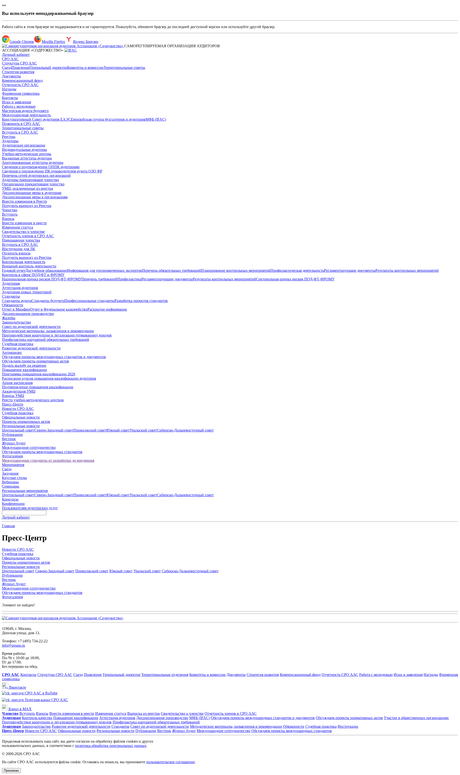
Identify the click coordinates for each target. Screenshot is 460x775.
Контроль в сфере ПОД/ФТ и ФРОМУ (33, 275)
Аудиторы (10, 141)
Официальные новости (21, 417)
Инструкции (348, 726)
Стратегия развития (18, 72)
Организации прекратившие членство (33, 184)
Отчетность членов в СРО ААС (28, 236)
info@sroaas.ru (13, 645)
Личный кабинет (16, 55)
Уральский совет (143, 430)
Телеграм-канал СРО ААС (46, 700)
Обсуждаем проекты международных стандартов (42, 452)
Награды (9, 89)
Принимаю (11, 770)
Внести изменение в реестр (24, 223)
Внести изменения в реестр (71, 713)
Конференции (13, 504)
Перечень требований (99, 279)
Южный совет (118, 430)
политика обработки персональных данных (110, 746)
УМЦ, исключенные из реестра (27, 188)
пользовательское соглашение (170, 762)
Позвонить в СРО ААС (21, 124)
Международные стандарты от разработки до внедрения (48, 460)
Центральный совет (18, 430)
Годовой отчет (13, 270)
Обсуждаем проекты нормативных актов (35, 361)
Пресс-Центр (12, 404)
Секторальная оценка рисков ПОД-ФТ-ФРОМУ (295, 279)
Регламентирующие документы (349, 270)
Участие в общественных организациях (416, 718)
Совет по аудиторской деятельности (31, 327)
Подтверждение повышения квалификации (37, 387)
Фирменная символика (21, 93)
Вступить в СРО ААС (20, 132)
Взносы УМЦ (13, 396)
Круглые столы (14, 478)
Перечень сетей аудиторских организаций (36, 175)
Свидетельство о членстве (23, 232)
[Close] (4, 5)
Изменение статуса (17, 227)
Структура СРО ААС (19, 63)
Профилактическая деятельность (297, 270)
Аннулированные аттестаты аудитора (32, 162)
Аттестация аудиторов (20, 288)
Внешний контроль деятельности (29, 266)
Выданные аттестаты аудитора (27, 158)
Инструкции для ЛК (18, 249)
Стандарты (11, 296)
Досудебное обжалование (46, 270)
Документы (11, 76)
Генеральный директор (48, 67)
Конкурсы (10, 499)
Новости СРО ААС (18, 409)
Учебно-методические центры (26, 154)
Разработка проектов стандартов (141, 301)
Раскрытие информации (107, 309)
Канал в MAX (20, 709)
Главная (8, 526)
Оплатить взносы (16, 253)
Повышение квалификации (24, 370)
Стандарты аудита (16, 301)
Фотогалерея (12, 456)
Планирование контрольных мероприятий (235, 270)
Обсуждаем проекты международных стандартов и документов (54, 357)
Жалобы (8, 318)
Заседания (10, 473)
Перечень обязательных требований (171, 270)
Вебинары (10, 482)
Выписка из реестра (143, 713)
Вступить (9, 214)
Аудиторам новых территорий (27, 292)
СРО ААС (10, 59)
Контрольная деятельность (23, 262)
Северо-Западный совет (53, 430)
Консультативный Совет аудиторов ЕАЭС (36, 119)
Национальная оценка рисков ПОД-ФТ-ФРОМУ (41, 279)
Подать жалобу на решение (24, 365)
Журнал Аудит (14, 443)
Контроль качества (37, 718)
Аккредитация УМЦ (18, 391)
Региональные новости (21, 426)
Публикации (12, 434)
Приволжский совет (89, 430)
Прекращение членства (21, 240)
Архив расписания (17, 383)
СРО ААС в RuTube (41, 693)
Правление (20, 67)
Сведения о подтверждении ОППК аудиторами (41, 167)
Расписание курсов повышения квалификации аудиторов (49, 378)
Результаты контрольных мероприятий (407, 270)
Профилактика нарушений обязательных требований (45, 339)
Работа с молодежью (18, 106)
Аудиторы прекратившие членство (30, 180)
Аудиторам (11, 283)
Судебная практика (17, 344)
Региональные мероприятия (25, 491)
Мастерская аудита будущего (25, 111)
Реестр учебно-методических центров (33, 400)
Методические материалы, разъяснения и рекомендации (48, 331)
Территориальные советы (124, 67)
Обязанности (12, 305)
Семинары (10, 486)
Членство (9, 210)
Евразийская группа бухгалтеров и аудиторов (108, 119)
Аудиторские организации (23, 145)
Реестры (8, 137)
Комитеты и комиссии (85, 67)
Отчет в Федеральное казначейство (58, 309)
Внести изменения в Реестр (24, 201)
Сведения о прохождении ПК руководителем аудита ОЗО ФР (52, 171)
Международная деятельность (26, 115)
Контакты (10, 98)
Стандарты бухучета (47, 301)
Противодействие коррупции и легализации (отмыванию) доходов (57, 335)
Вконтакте (17, 687)
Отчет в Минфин (16, 309)
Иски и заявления (16, 102)
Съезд (7, 67)
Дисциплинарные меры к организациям (35, 197)
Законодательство (16, 322)
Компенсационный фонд (22, 80)
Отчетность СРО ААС (20, 85)
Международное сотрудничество (29, 447)
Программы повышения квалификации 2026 (38, 374)
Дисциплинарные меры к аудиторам (31, 193)
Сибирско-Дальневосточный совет (185, 430)
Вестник (9, 439)
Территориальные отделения (164, 675)
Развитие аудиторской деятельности (31, 348)
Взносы (8, 219)
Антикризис (12, 352)
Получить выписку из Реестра (26, 206)
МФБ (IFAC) (155, 119)
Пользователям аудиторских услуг (30, 508)
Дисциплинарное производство (28, 314)
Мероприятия (13, 465)
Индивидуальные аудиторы (24, 150)
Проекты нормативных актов (26, 422)
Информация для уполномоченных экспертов (104, 270)
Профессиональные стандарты (89, 301)
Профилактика (129, 279)
